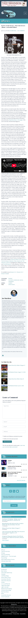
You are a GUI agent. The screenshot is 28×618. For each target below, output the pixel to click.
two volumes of (22, 259)
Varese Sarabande (5, 596)
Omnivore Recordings (6, 590)
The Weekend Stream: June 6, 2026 (16, 385)
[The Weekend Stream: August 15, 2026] (4, 374)
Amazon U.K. (20, 272)
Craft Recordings (5, 575)
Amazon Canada (5, 273)
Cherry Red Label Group (6, 572)
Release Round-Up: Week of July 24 (16, 379)
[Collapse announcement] (25, 1)
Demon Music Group (6, 577)
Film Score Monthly (5, 554)
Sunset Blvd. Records (6, 595)
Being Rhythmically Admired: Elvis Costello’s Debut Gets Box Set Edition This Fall (13, 524)
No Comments (21, 30)
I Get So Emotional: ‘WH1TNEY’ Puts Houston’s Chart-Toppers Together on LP (13, 532)
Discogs (3, 553)
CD (9, 280)
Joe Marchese (12, 30)
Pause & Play (4, 557)
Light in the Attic (5, 587)
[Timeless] (4, 462)
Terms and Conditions (7, 613)
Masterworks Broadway (6, 588)
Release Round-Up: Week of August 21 (16, 365)
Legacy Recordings (5, 585)
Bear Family (4, 571)
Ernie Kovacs (11, 284)
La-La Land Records (5, 583)
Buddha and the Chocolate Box (14, 466)
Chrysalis (3, 574)
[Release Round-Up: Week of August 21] (4, 367)
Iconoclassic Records (5, 579)
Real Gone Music (5, 591)
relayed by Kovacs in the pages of (16, 120)
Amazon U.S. (13, 272)
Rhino (2, 593)
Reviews (10, 278)
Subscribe (14, 505)
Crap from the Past (5, 551)
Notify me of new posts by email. (11, 438)
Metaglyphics (14, 604)
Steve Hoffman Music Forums (8, 559)
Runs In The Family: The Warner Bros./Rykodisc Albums (15, 473)
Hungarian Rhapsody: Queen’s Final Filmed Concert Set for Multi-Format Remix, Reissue (13, 537)
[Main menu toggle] (25, 13)
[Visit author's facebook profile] (3, 355)
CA (26, 464)
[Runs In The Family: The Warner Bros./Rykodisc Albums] (4, 474)
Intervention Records (6, 580)
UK (23, 464)
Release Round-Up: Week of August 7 (11, 528)
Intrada (2, 582)
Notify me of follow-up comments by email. (13, 436)
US (21, 464)
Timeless (10, 460)
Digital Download (14, 280)
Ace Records (4, 569)
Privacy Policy (16, 613)
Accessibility (23, 613)
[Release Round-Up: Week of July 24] (4, 381)
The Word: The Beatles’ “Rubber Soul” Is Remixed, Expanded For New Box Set (11, 519)
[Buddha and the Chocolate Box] (4, 468)
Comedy (10, 283)
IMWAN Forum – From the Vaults (8, 556)
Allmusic (3, 549)
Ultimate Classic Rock (6, 561)
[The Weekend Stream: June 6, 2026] (4, 387)
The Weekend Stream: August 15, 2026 (17, 372)
